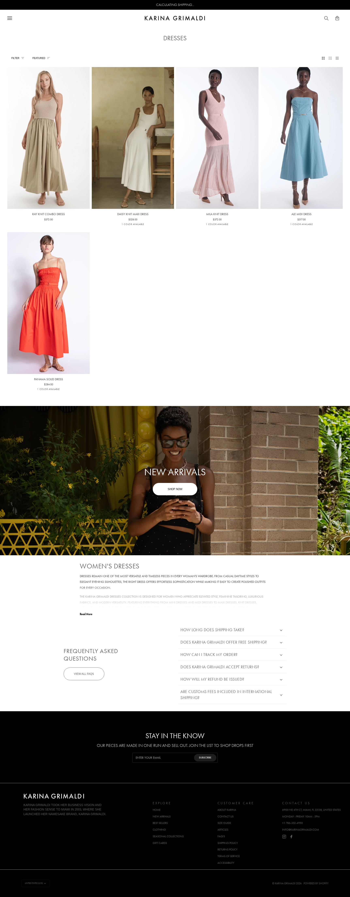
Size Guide (224, 823)
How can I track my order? (209, 654)
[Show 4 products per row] (338, 58)
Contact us (226, 816)
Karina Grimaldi (285, 883)
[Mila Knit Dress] (217, 126)
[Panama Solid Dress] (48, 291)
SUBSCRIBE (205, 757)
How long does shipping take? (212, 629)
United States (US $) (34, 883)
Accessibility (226, 863)
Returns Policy (227, 849)
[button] (86, 802)
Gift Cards (160, 843)
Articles (223, 829)
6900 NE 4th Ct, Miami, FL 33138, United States (311, 810)
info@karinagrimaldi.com (300, 829)
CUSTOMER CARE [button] (236, 803)
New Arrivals (162, 816)
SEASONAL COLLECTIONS (168, 836)
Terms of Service (229, 856)
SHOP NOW (175, 489)
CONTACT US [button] (296, 803)
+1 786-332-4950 (292, 823)
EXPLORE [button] (162, 803)
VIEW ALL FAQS (84, 673)
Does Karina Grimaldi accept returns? (219, 666)
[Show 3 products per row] (330, 58)
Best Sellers (160, 823)
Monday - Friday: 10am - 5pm (301, 816)
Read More (86, 614)
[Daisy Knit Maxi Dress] (133, 126)
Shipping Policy (228, 843)
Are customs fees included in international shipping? (226, 694)
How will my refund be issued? (212, 679)
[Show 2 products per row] (323, 58)
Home (157, 810)
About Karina (227, 810)
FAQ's (221, 836)
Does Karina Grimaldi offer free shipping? (223, 642)
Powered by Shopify (316, 883)
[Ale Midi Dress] (301, 126)
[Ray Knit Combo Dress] (48, 126)
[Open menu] (13, 18)
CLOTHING (159, 829)
